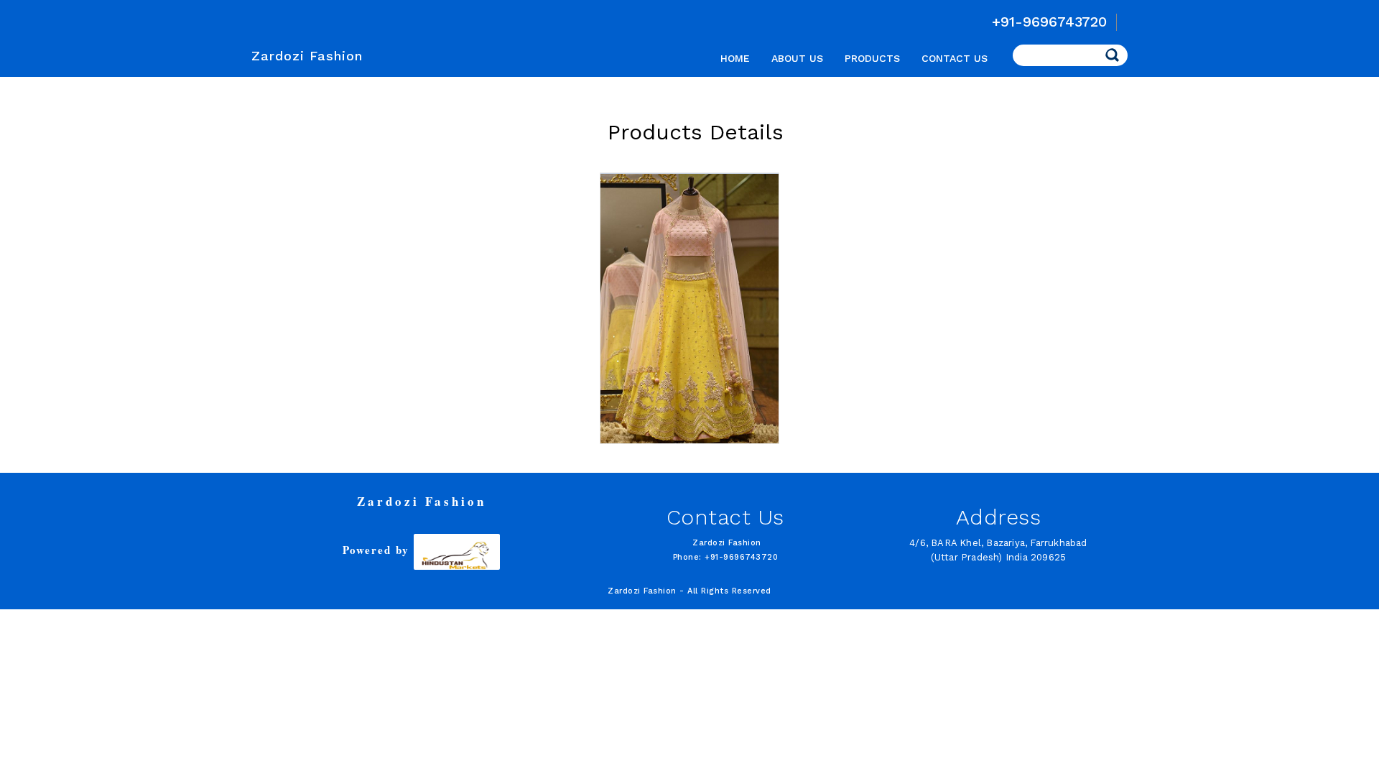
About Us (797, 58)
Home (735, 58)
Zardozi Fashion (307, 55)
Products (872, 58)
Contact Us (954, 58)
